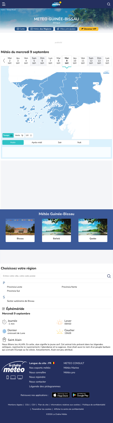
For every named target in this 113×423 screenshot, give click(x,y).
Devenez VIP (90, 28)
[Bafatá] (72, 88)
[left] (4, 61)
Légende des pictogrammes (44, 386)
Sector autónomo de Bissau (20, 301)
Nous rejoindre (37, 377)
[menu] (4, 4)
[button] (44, 97)
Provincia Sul (13, 291)
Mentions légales (15, 404)
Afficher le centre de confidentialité (69, 409)
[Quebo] (69, 107)
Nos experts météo (39, 367)
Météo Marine (71, 367)
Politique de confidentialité (93, 404)
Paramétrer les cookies (41, 409)
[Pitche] (93, 83)
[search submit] (109, 276)
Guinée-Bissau (11, 10)
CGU (27, 404)
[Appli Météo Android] (81, 395)
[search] (109, 4)
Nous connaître (37, 372)
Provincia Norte (69, 287)
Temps (6, 135)
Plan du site (43, 404)
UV (27, 135)
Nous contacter (37, 381)
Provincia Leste (14, 287)
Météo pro (69, 372)
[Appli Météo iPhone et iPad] (61, 395)
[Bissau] (44, 97)
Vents (17, 135)
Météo (3, 10)
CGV (34, 404)
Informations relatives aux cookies (65, 404)
